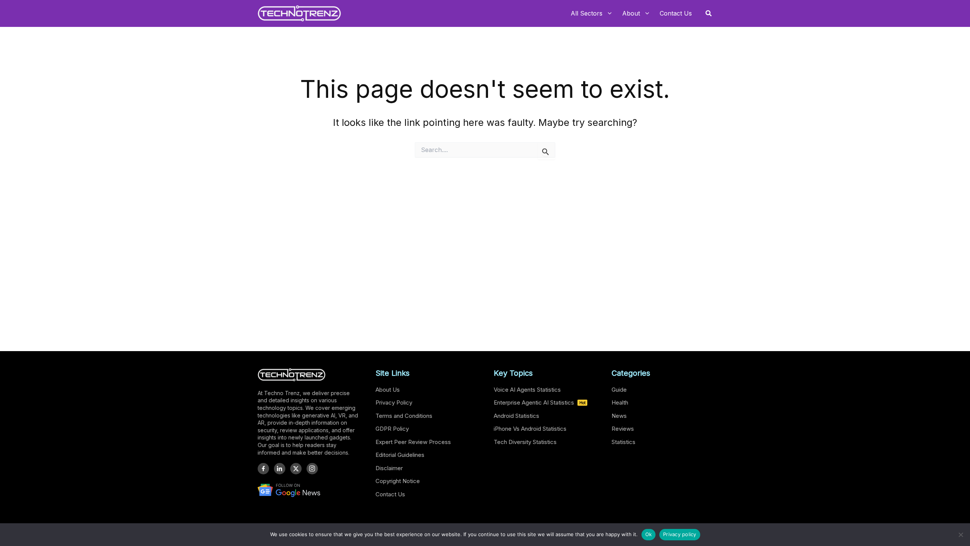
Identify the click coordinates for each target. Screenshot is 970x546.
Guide (619, 389)
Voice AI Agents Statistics (527, 389)
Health (620, 402)
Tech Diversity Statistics (525, 442)
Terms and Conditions (403, 415)
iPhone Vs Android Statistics (530, 428)
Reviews (623, 428)
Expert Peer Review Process (413, 442)
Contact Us (390, 494)
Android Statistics (516, 415)
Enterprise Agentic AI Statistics (539, 402)
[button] (709, 13)
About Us (387, 389)
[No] (960, 534)
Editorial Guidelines (399, 454)
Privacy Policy (393, 402)
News (619, 415)
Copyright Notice (397, 481)
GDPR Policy (392, 428)
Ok (648, 534)
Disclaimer (389, 468)
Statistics (623, 442)
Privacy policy (679, 534)
